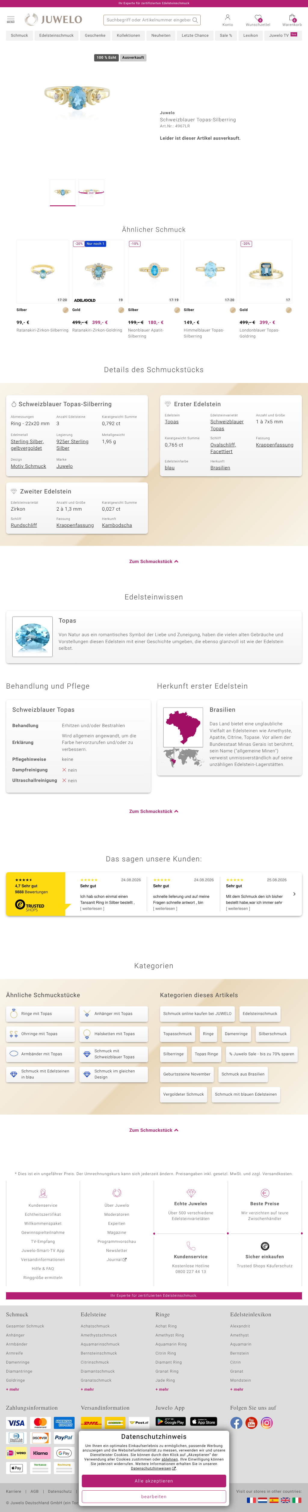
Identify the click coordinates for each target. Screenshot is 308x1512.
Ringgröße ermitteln (43, 1278)
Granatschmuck (96, 1380)
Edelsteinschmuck (56, 36)
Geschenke (95, 36)
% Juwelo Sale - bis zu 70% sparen (261, 1054)
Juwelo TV (282, 36)
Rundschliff (24, 525)
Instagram (267, 1423)
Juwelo (65, 466)
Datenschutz (60, 1492)
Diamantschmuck (98, 1371)
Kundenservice (43, 1206)
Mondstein (240, 1380)
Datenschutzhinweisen (151, 1468)
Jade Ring (165, 1380)
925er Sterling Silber (73, 445)
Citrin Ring (166, 1353)
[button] (10, 19)
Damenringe (236, 1034)
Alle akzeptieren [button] (154, 1481)
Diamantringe (19, 1371)
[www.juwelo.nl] (262, 1500)
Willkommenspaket (43, 1224)
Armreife (14, 1353)
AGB (34, 1492)
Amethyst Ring (170, 1335)
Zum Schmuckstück (150, 561)
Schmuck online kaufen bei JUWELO (197, 1014)
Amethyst (239, 1335)
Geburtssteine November (187, 1074)
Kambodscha (117, 525)
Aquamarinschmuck (100, 1344)
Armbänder (17, 1344)
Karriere (13, 1492)
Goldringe (15, 1380)
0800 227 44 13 (191, 1272)
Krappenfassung (275, 445)
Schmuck (19, 36)
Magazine (116, 1233)
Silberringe (173, 1054)
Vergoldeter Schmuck (183, 1094)
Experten (117, 1224)
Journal (114, 1260)
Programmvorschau (116, 1242)
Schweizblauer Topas (227, 425)
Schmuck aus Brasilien (243, 1074)
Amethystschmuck (99, 1335)
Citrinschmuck (95, 1362)
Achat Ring (166, 1326)
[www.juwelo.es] (274, 1500)
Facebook (236, 1423)
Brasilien (220, 467)
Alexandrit (240, 1326)
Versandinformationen (43, 1260)
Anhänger (15, 1335)
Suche (195, 20)
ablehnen (170, 1459)
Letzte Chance (195, 36)
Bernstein (239, 1353)
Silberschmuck (273, 1034)
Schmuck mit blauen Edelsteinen (246, 1094)
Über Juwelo (117, 1206)
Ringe (208, 1034)
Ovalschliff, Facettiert (223, 448)
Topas (172, 421)
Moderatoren (117, 1215)
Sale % (226, 36)
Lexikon (250, 36)
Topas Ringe (206, 1054)
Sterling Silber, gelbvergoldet (27, 445)
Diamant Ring (169, 1362)
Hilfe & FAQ (43, 1269)
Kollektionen (128, 36)
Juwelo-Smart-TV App (43, 1251)
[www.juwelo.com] (285, 1500)
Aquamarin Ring (171, 1344)
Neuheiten (161, 36)
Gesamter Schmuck (25, 1326)
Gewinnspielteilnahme (43, 1233)
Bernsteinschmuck (99, 1353)
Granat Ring (167, 1371)
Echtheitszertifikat (43, 1215)
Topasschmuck (177, 1034)
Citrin (235, 1362)
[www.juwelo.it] (296, 1500)
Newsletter (117, 1251)
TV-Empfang (43, 1242)
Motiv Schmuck (28, 466)
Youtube (251, 1423)
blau (170, 467)
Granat (237, 1371)
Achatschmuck (95, 1326)
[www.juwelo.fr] (251, 1500)
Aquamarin (241, 1344)
